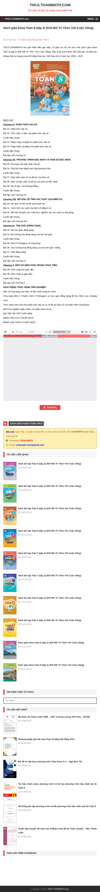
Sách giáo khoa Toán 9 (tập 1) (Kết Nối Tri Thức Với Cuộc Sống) (51, 665)
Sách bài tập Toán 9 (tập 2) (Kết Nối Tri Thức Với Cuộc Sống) (49, 463)
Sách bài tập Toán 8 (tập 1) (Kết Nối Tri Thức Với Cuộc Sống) (49, 531)
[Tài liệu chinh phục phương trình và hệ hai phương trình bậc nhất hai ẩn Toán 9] (9, 791)
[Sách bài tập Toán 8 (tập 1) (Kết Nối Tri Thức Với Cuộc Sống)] (10, 538)
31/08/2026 (25, 721)
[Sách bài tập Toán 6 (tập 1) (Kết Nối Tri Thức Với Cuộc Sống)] (10, 627)
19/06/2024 (26, 467)
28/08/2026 (25, 765)
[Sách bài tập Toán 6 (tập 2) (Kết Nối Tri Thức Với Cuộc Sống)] (10, 605)
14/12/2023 (26, 646)
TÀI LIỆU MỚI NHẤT (17, 709)
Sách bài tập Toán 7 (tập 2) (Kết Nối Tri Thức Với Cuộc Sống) (49, 553)
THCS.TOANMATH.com (17, 19)
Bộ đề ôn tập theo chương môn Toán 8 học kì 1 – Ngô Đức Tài (50, 761)
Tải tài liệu (51, 407)
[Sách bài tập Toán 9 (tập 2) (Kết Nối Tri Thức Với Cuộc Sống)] (10, 471)
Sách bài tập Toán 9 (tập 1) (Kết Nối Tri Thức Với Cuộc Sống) (49, 486)
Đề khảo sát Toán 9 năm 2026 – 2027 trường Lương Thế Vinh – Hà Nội (54, 717)
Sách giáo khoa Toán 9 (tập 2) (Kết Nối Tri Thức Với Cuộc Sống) (51, 642)
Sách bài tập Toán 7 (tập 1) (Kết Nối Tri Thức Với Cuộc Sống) (49, 575)
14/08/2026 (25, 836)
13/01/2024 (26, 557)
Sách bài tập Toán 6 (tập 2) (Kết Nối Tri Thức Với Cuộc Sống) (49, 598)
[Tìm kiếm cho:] (50, 700)
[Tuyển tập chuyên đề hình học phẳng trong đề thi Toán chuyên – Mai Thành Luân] (9, 836)
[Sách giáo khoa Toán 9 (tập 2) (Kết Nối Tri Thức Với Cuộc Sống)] (10, 650)
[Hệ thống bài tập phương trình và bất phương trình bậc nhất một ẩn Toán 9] (9, 814)
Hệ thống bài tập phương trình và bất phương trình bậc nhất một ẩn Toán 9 (57, 806)
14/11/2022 (11, 40)
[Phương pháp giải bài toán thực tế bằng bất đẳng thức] (9, 746)
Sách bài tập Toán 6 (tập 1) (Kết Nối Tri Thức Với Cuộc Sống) (49, 620)
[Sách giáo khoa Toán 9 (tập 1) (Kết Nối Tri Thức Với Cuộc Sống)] (10, 672)
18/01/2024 (26, 512)
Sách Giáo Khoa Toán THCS (35, 40)
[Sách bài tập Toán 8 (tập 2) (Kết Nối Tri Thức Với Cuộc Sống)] (10, 516)
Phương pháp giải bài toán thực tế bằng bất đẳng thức (46, 739)
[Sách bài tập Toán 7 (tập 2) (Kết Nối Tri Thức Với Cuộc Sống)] (10, 560)
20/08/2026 (25, 810)
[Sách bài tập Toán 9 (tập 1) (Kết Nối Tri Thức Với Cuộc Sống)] (10, 493)
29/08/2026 (25, 743)
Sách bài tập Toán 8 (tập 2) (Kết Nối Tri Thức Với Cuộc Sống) (49, 508)
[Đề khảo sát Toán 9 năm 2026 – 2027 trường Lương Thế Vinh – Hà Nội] (9, 724)
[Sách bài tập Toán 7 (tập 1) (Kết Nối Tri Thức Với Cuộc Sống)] (10, 583)
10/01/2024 (26, 602)
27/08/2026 (25, 792)
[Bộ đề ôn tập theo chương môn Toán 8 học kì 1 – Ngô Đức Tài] (9, 769)
